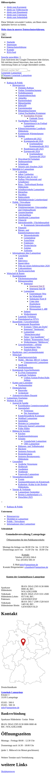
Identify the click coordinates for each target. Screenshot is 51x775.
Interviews (22, 260)
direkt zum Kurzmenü (16, 7)
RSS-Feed (11, 52)
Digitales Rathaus (26, 88)
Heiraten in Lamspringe (28, 423)
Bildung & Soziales (21, 431)
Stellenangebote (25, 161)
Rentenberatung (25, 454)
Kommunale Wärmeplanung (30, 133)
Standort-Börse (30, 349)
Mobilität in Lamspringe (23, 169)
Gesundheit (17, 461)
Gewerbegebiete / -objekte (30, 344)
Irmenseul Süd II (36, 286)
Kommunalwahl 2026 (33, 141)
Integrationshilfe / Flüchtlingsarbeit (33, 222)
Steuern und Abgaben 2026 (30, 166)
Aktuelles (22, 98)
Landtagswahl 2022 (33, 138)
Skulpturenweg (8, 771)
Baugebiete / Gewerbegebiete (25, 321)
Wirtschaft (17, 355)
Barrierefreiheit (25, 100)
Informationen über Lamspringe (26, 253)
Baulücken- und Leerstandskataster (28, 352)
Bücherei (22, 449)
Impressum (12, 44)
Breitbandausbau (25, 367)
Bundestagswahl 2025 (34, 149)
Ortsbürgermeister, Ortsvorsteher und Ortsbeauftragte (32, 208)
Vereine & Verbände (21, 489)
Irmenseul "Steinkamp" (34, 329)
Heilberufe (23, 466)
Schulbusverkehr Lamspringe (31, 189)
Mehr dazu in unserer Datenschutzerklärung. (23, 29)
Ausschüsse (29, 240)
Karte (20, 258)
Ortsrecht (22, 220)
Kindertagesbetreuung (28, 436)
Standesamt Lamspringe (29, 217)
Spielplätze (23, 421)
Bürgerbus (22, 192)
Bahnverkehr (24, 197)
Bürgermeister (24, 205)
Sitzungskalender (31, 235)
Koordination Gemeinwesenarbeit (33, 405)
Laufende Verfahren (27, 316)
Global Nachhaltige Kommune (32, 113)
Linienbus (22, 171)
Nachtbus (22, 194)
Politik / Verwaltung (21, 202)
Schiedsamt (23, 164)
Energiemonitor (25, 108)
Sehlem (27, 311)
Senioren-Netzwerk (27, 451)
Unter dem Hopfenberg (34, 302)
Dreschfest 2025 (25, 497)
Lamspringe (29, 291)
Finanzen (22, 227)
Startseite (11, 42)
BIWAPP (22, 105)
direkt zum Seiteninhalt (17, 17)
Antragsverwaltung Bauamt (24, 395)
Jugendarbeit (23, 408)
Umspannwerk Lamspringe (36, 362)
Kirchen (21, 433)
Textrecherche (30, 245)
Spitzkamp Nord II (37, 299)
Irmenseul (28, 283)
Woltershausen (30, 314)
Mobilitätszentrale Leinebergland (32, 199)
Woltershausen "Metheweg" (36, 342)
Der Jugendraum (31, 413)
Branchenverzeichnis (27, 357)
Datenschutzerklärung (16, 47)
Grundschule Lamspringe (35, 441)
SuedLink (22, 365)
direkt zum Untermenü (17, 15)
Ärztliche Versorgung (27, 464)
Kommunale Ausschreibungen (26, 370)
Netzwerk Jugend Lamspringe (31, 426)
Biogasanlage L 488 (38, 309)
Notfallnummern (25, 93)
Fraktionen (28, 243)
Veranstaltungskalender (22, 477)
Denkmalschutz (19, 388)
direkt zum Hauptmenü (17, 12)
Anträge (27, 248)
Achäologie (23, 393)
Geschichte (23, 255)
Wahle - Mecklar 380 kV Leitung (33, 360)
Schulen (21, 438)
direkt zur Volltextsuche (17, 9)
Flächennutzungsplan (27, 278)
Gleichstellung (24, 215)
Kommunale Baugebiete (29, 324)
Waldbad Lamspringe (27, 418)
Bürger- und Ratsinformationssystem (28, 231)
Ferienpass (28, 410)
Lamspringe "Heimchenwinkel (32, 333)
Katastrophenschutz (27, 95)
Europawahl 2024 (32, 151)
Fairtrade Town (36, 118)
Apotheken (23, 469)
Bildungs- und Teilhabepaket (31, 446)
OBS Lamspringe (32, 444)
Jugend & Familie (20, 403)
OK (3, 34)
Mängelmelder (24, 103)
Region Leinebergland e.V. (30, 494)
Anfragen (28, 250)
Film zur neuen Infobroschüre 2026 (34, 266)
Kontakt (10, 49)
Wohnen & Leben (15, 400)
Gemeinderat (29, 238)
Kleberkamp (35, 306)
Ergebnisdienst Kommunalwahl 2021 (39, 145)
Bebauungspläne (25, 281)
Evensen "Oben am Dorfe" (36, 327)
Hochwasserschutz (26, 271)
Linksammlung (25, 268)
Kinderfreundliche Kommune (31, 416)
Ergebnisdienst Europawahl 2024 (37, 155)
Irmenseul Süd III (37, 288)
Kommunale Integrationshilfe (37, 225)
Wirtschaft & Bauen (16, 273)
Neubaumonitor (25, 385)
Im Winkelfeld (35, 296)
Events (21, 479)
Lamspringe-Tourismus (17, 398)
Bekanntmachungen (27, 110)
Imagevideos (23, 263)
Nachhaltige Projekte (33, 116)
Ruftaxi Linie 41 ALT (28, 177)
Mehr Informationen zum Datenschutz (18, 67)
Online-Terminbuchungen (29, 90)
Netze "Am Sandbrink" (34, 337)
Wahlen (21, 136)
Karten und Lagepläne (22, 382)
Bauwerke (22, 390)
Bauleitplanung (19, 276)
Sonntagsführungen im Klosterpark (33, 482)
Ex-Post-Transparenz (27, 372)
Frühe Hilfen (24, 428)
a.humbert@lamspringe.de (36, 567)
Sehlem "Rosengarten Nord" (36, 339)
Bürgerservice (18, 85)
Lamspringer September (29, 492)
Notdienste (23, 471)
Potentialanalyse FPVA (28, 319)
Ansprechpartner (25, 212)
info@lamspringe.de (29, 564)
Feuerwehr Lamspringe (28, 474)
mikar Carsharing (26, 174)
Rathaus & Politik (15, 82)
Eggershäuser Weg (37, 294)
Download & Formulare (29, 159)
